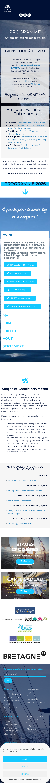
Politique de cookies (16, 780)
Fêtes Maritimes (16, 134)
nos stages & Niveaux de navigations (25, 468)
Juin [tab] (7, 323)
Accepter (25, 759)
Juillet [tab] (9, 331)
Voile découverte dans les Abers (22, 480)
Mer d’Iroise (13, 501)
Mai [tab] (6, 315)
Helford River (15, 142)
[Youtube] (25, 15)
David (28, 81)
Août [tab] (8, 339)
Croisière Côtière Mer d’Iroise (33, 131)
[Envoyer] (8, 680)
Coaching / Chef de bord (19, 523)
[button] (36, 8)
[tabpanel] (25, 275)
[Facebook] (21, 15)
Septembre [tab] (13, 346)
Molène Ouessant (23, 128)
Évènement (25, 501)
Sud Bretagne (14, 513)
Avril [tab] (8, 235)
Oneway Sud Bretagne (29, 139)
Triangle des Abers (17, 490)
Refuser (25, 766)
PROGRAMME (25, 32)
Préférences (25, 774)
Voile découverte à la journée (31, 122)
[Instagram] (29, 15)
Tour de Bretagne (36, 511)
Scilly (43, 139)
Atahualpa (35, 84)
